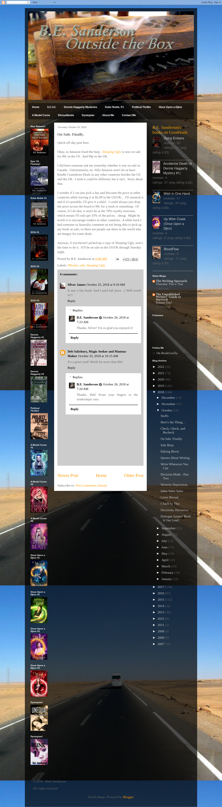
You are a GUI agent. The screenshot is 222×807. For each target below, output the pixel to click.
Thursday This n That (169, 284)
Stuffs (165, 416)
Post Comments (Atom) (91, 485)
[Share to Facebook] (133, 259)
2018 (161, 392)
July (165, 541)
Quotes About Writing (175, 458)
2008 (161, 637)
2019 (161, 385)
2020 (161, 379)
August (167, 534)
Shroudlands (66, 115)
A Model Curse (41, 115)
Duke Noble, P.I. (114, 107)
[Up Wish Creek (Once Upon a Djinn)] (158, 223)
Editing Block (170, 451)
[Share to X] (130, 259)
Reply (71, 301)
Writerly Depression (174, 484)
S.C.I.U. (51, 107)
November (169, 404)
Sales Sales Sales (172, 491)
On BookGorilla (167, 353)
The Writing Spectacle (171, 281)
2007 (161, 644)
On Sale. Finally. (172, 438)
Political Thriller (141, 107)
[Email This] (124, 259)
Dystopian (88, 115)
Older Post (134, 475)
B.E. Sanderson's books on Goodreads (170, 130)
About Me (108, 115)
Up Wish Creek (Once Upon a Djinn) (174, 223)
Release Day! (164, 302)
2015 (161, 599)
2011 (161, 625)
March (166, 566)
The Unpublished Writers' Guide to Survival (168, 296)
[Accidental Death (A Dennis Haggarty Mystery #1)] (157, 167)
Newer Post (67, 475)
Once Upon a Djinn (170, 107)
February (168, 572)
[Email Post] (117, 258)
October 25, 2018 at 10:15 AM (98, 356)
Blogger (128, 797)
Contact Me (129, 115)
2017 (161, 587)
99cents (73, 265)
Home (35, 107)
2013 (161, 612)
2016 (161, 593)
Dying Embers (174, 138)
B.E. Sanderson (87, 317)
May (165, 553)
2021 (161, 373)
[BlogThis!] (127, 259)
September (169, 528)
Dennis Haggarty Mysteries (80, 107)
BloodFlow (171, 249)
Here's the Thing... (173, 422)
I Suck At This (170, 503)
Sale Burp (167, 445)
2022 (161, 366)
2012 (161, 618)
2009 (161, 631)
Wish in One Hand (176, 193)
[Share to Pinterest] (136, 259)
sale (82, 265)
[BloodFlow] (158, 253)
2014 (161, 606)
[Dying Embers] (158, 142)
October (167, 410)
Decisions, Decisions (174, 510)
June (165, 547)
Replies (78, 310)
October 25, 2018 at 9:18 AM (105, 284)
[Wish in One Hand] (157, 197)
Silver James (76, 284)
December (169, 397)
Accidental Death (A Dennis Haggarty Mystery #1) (177, 168)
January (167, 579)
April (165, 560)
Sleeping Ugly (111, 151)
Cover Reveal (169, 497)
